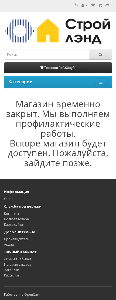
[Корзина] (100, 5)
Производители (16, 239)
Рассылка (11, 275)
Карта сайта (13, 224)
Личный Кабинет (17, 259)
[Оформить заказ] (107, 5)
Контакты (11, 213)
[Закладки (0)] (93, 5)
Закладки (11, 270)
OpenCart (31, 294)
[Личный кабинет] (84, 5)
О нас (8, 198)
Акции (9, 244)
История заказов (17, 264)
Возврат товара (16, 219)
